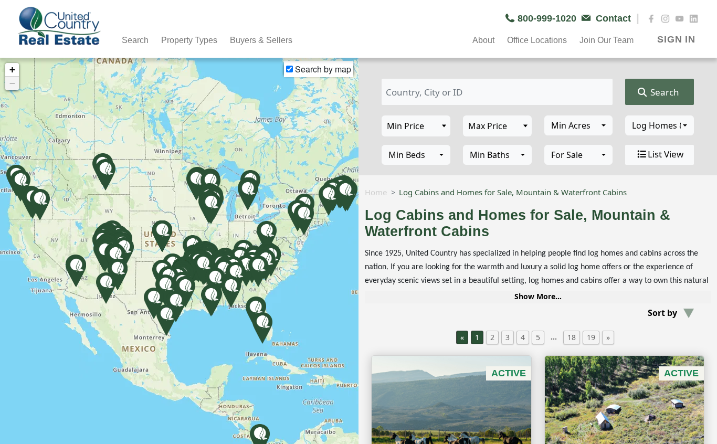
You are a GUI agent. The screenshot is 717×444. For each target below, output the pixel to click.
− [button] (12, 83)
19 (591, 337)
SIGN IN (676, 39)
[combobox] (578, 125)
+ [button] (12, 69)
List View (665, 154)
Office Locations (537, 40)
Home (376, 192)
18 (571, 337)
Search (663, 92)
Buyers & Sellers (261, 40)
